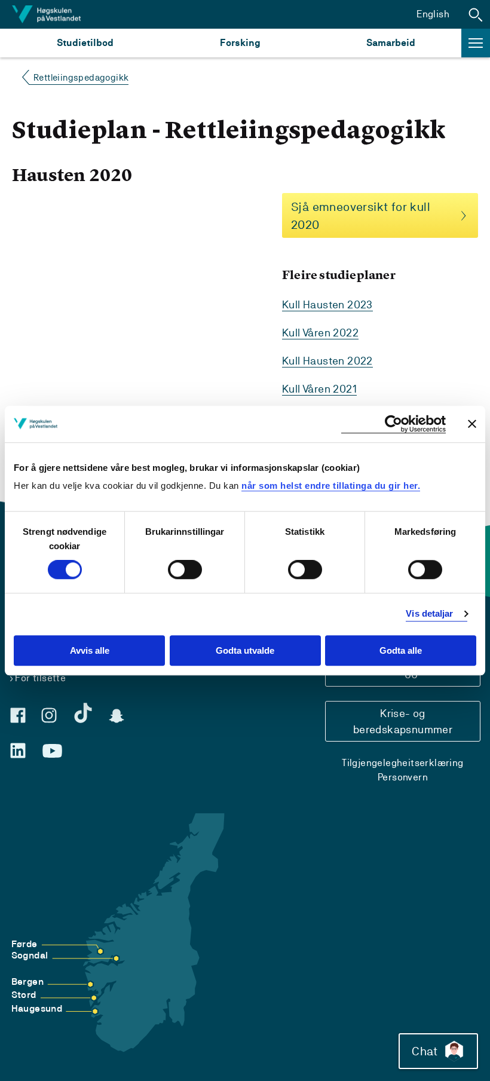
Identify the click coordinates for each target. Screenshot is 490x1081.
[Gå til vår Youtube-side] (52, 751)
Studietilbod (85, 42)
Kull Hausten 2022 (327, 360)
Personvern (403, 777)
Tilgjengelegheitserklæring (402, 762)
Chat (424, 1051)
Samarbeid (390, 42)
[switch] (185, 570)
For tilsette (40, 678)
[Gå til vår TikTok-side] (83, 713)
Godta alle (400, 650)
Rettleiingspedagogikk (80, 77)
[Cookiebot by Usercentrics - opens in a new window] (393, 424)
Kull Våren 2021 (319, 388)
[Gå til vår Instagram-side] (49, 715)
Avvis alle (89, 650)
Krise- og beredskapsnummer (402, 721)
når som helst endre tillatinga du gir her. (330, 485)
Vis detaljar (429, 614)
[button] (475, 14)
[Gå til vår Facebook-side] (18, 715)
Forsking (240, 42)
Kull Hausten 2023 (327, 304)
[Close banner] (472, 423)
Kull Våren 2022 (320, 332)
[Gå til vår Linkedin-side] (18, 750)
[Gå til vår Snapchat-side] (116, 716)
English (432, 14)
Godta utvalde (245, 650)
